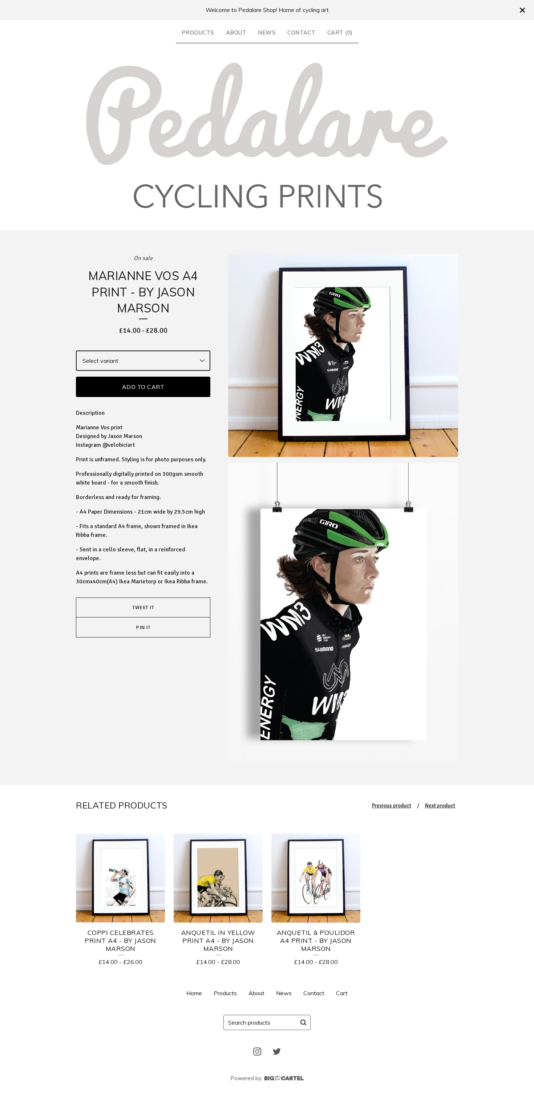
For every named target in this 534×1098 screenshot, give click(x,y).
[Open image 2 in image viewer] (343, 612)
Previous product (391, 805)
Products (198, 32)
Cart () (340, 32)
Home (194, 993)
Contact (301, 32)
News (267, 32)
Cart (342, 993)
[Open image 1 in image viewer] (343, 355)
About (236, 32)
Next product (440, 805)
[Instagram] (257, 1051)
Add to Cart (143, 386)
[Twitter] (277, 1051)
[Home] (267, 135)
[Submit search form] (303, 1022)
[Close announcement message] (522, 10)
